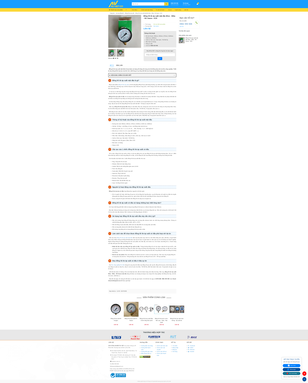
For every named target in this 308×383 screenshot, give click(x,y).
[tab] (112, 65)
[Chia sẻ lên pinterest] (117, 58)
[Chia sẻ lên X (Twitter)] (116, 58)
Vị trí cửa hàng (293, 373)
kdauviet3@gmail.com (117, 366)
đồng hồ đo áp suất (123, 84)
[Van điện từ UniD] (116, 337)
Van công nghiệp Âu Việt (117, 265)
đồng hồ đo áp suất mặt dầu (124, 237)
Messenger (293, 369)
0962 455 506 (115, 364)
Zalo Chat (293, 365)
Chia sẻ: (110, 58)
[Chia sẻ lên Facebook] (114, 58)
